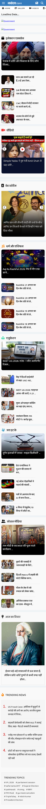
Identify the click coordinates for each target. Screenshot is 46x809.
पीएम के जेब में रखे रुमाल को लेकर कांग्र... (25, 589)
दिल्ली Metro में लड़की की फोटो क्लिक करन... (27, 576)
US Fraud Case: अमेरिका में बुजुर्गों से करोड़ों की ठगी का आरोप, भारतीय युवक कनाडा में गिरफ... (24, 710)
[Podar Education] (8, 21)
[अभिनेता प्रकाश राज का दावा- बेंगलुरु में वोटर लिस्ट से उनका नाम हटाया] (7, 603)
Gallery (21, 8)
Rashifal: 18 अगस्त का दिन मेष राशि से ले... (26, 325)
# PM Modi (9, 793)
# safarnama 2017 (12, 786)
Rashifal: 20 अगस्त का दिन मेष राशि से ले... (26, 299)
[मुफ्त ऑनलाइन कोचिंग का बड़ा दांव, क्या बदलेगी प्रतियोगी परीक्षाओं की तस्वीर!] (7, 405)
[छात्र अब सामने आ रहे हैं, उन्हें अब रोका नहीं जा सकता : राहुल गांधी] (7, 79)
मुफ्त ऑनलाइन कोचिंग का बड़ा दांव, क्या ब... (25, 404)
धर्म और (15, 246)
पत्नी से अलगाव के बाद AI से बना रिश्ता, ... (25, 496)
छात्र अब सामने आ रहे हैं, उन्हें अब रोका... (25, 79)
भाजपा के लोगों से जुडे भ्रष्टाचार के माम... (25, 118)
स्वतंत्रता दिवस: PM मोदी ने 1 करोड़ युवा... (24, 417)
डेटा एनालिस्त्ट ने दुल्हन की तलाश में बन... (23, 469)
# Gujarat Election (30, 786)
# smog (20, 789)
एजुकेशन (11, 338)
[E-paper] (37, 3)
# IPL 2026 (9, 782)
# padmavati (9, 789)
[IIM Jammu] (8, 29)
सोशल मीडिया (14, 521)
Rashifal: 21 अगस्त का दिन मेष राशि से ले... (26, 286)
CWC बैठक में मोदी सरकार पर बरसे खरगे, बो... (27, 105)
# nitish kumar (24, 796)
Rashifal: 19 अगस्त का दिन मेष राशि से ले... (26, 312)
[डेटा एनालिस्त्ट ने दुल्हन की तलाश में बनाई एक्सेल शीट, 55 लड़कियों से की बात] (7, 468)
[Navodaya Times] (15, 2)
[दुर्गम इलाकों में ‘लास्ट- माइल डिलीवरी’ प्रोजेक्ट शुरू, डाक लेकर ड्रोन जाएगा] (23, 444)
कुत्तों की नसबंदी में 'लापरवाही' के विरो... (24, 563)
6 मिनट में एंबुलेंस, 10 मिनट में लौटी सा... (24, 509)
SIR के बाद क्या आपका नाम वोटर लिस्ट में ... (26, 92)
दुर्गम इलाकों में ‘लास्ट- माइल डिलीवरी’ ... (21, 453)
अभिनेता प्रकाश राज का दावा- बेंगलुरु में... (24, 602)
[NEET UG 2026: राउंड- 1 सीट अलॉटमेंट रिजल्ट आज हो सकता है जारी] (23, 352)
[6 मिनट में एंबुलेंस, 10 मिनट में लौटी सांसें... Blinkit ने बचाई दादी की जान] (7, 509)
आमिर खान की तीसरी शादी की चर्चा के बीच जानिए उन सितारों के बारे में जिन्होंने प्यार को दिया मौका (22, 226)
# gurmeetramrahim (25, 793)
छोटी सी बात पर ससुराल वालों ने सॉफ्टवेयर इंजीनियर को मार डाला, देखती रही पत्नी (24, 754)
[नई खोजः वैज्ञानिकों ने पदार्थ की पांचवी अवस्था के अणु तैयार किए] (7, 483)
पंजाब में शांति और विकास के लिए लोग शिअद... (21, 63)
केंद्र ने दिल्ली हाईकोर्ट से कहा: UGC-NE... (25, 378)
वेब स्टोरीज (10, 186)
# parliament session (25, 782)
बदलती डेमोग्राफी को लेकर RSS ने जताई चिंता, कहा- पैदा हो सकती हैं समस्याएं (24, 724)
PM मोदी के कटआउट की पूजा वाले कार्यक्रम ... (19, 547)
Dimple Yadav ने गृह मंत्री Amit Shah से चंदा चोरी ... (22, 163)
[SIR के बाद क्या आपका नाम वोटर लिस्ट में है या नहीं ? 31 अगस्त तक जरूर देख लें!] (7, 92)
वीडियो (10, 130)
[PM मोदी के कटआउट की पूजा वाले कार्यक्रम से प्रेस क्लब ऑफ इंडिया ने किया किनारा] (23, 537)
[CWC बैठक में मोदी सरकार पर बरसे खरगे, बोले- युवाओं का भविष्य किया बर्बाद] (7, 105)
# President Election (13, 800)
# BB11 (29, 789)
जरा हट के (11, 430)
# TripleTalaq (10, 796)
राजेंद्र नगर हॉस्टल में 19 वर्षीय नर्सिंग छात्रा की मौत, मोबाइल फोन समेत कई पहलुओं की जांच (25, 738)
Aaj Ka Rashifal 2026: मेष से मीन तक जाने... (21, 270)
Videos (35, 8)
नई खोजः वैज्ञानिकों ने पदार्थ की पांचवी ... (25, 483)
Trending (15, 695)
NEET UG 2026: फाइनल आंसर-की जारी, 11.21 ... (27, 391)
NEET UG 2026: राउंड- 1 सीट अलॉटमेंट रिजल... (21, 362)
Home (7, 8)
